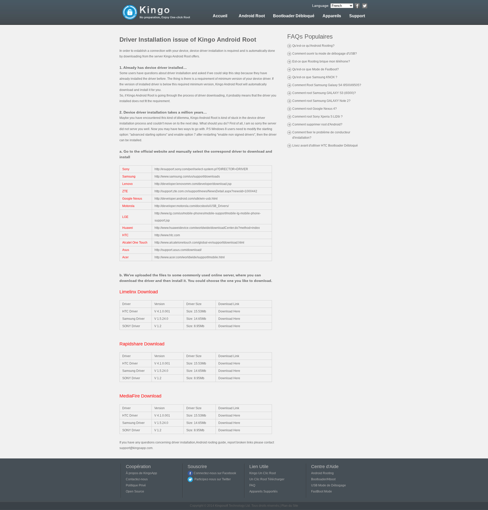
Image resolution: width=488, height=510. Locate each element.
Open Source (135, 491)
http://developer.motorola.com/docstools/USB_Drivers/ (192, 206)
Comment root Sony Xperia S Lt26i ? (317, 116)
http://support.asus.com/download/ (178, 250)
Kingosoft (221, 505)
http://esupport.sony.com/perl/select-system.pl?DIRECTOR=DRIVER (201, 169)
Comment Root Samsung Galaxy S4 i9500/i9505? (326, 85)
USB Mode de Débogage (328, 485)
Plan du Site (289, 505)
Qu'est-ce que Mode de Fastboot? (315, 69)
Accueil (220, 16)
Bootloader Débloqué (293, 16)
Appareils (332, 16)
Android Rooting (322, 473)
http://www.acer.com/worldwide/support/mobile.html (190, 257)
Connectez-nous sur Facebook (214, 473)
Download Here (229, 311)
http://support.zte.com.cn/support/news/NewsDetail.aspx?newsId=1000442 (206, 191)
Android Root (252, 16)
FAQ (252, 485)
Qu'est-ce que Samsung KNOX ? (314, 77)
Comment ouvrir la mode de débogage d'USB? (324, 53)
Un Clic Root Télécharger (266, 479)
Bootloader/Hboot (323, 479)
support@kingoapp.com (135, 448)
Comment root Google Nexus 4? (314, 108)
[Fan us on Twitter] (364, 5)
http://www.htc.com (167, 235)
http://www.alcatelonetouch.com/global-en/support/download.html (199, 242)
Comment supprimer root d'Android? (317, 124)
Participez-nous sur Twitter (212, 479)
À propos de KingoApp (141, 473)
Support (357, 16)
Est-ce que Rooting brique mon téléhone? (321, 61)
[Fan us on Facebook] (357, 5)
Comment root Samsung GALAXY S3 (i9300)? (324, 93)
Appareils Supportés (263, 491)
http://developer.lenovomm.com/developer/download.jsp (193, 184)
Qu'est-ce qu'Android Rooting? (313, 45)
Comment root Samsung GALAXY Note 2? (321, 101)
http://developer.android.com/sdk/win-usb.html (186, 198)
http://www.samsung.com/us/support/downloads (187, 176)
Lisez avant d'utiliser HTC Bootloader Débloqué (325, 145)
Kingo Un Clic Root (262, 473)
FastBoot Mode (321, 491)
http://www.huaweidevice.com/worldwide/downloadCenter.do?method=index (207, 228)
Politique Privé (136, 485)
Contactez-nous (137, 479)
